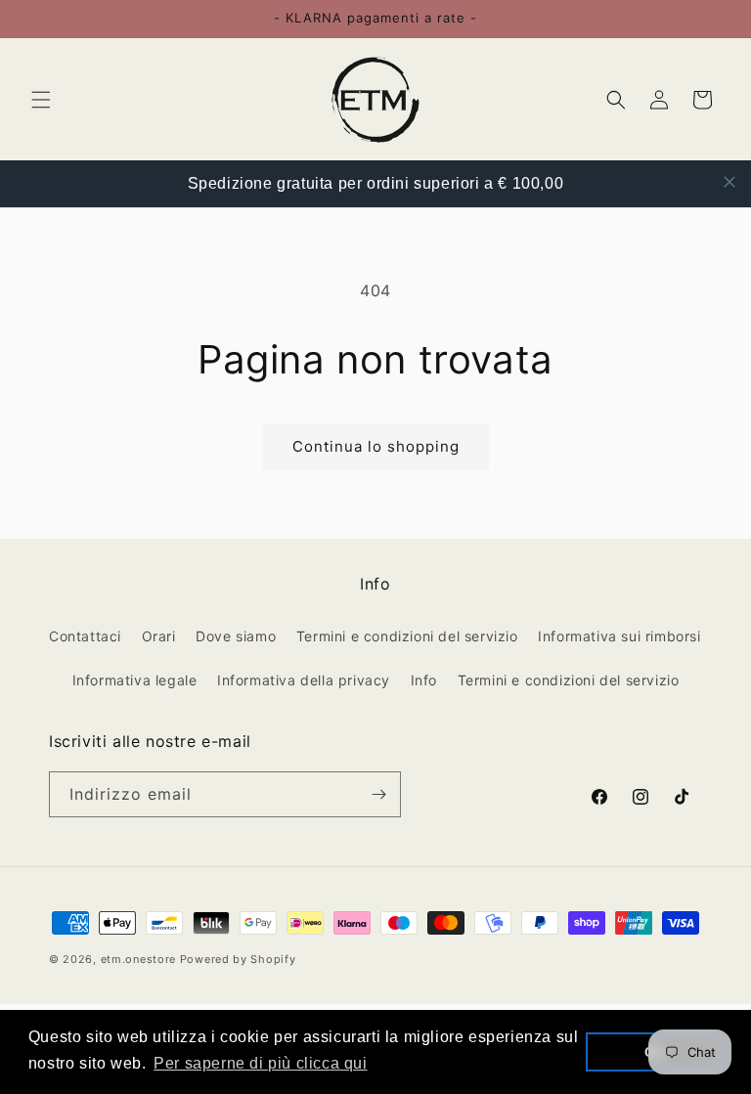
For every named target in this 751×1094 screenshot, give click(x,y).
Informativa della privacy (303, 680)
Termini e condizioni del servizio (407, 636)
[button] (41, 99)
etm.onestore (138, 959)
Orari (159, 636)
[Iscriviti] (378, 794)
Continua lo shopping (376, 446)
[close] (729, 181)
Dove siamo (236, 636)
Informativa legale (135, 680)
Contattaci (85, 636)
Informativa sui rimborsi (619, 636)
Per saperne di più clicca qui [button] (260, 1063)
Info (424, 680)
